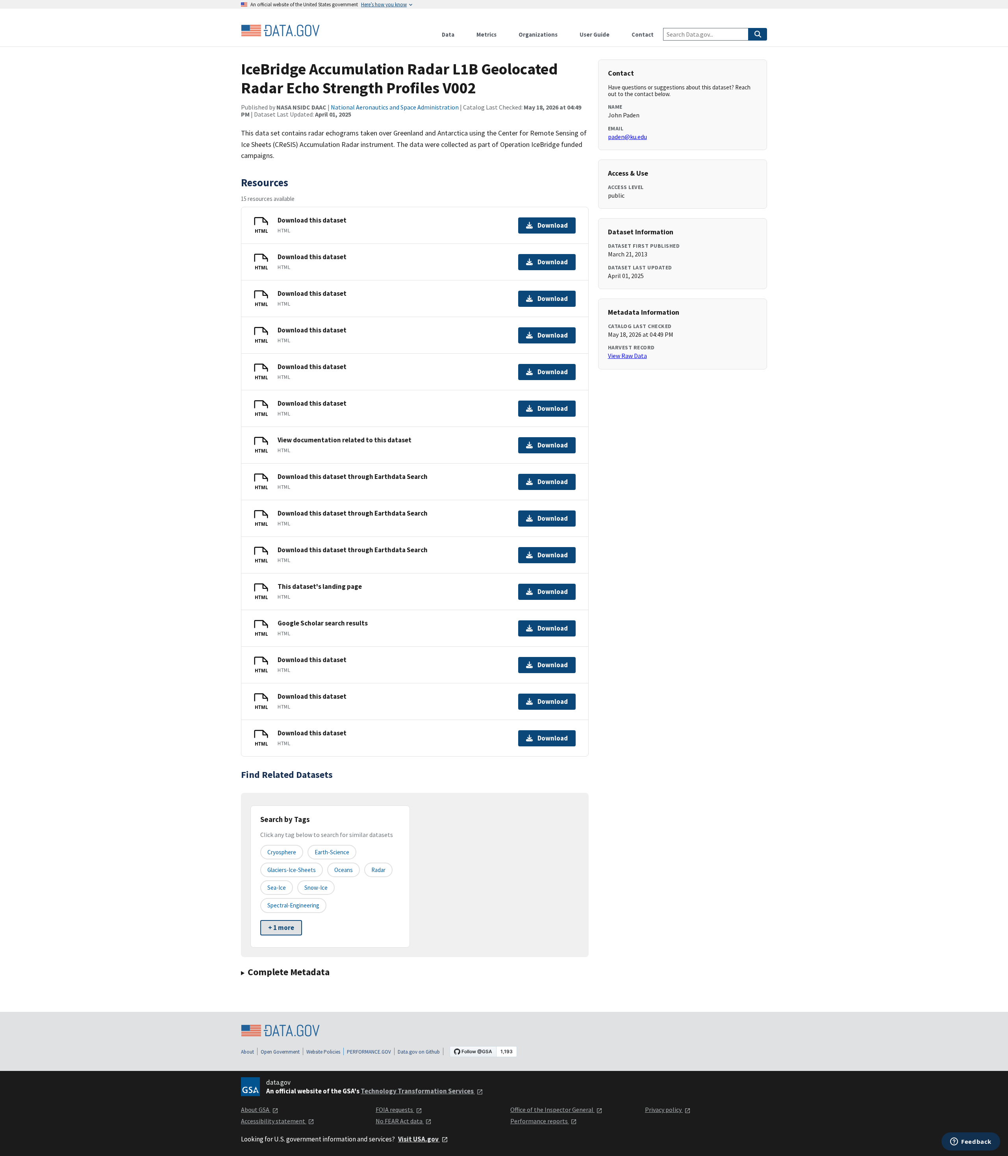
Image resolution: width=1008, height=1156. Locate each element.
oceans (343, 870)
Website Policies (323, 1051)
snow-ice (316, 887)
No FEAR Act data (400, 1121)
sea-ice (276, 887)
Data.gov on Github (419, 1051)
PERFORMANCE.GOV (369, 1051)
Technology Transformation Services (418, 1091)
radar (378, 870)
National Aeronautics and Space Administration (395, 107)
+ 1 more (281, 927)
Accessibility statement (273, 1121)
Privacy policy (664, 1109)
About (247, 1051)
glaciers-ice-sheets (291, 870)
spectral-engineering (293, 905)
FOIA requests (395, 1109)
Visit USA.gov (419, 1139)
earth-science (332, 852)
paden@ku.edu (627, 137)
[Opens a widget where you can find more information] (970, 1142)
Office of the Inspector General (552, 1109)
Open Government (280, 1051)
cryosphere (281, 852)
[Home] (280, 30)
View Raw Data (627, 356)
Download (552, 225)
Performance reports (539, 1121)
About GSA (256, 1109)
